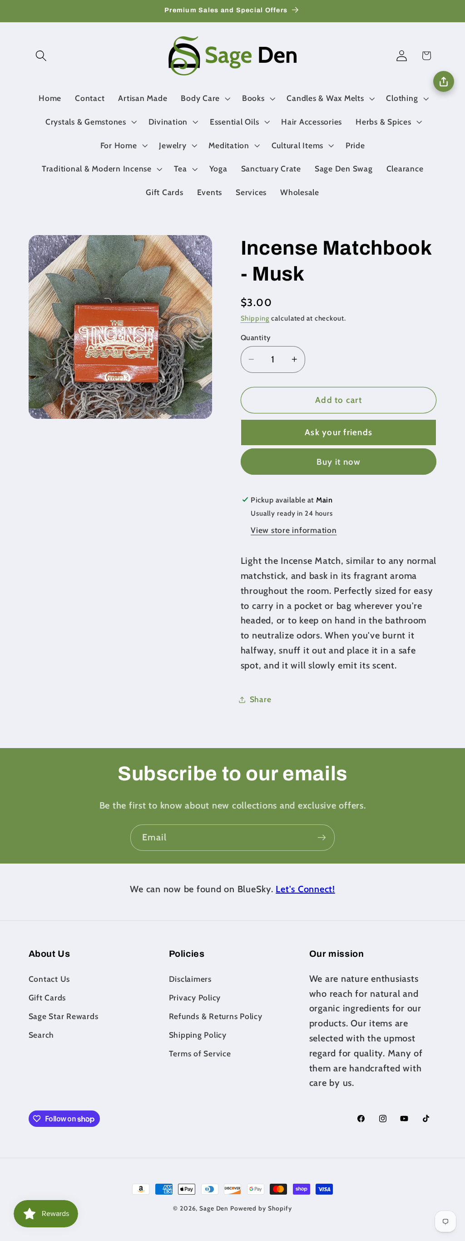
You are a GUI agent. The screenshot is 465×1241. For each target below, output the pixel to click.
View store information (294, 530)
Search (41, 1035)
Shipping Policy (198, 1035)
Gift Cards (47, 997)
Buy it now (339, 462)
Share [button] (261, 699)
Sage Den (213, 1208)
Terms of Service (200, 1053)
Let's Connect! (305, 889)
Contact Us (49, 979)
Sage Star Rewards (64, 1016)
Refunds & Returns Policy (215, 1016)
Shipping (255, 318)
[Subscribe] (321, 837)
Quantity (256, 337)
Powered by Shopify (261, 1208)
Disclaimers (190, 979)
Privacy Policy (195, 997)
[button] (41, 55)
